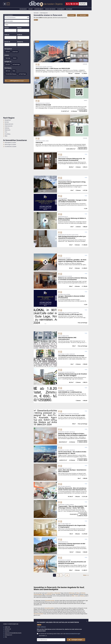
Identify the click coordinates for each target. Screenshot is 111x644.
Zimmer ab (7, 41)
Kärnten (7, 122)
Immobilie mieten (49, 608)
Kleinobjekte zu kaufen (10, 142)
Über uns (7, 627)
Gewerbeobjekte (38, 9)
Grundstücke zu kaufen (10, 146)
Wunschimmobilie (38, 613)
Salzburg (7, 128)
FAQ (6, 637)
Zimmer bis (20, 41)
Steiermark (7, 130)
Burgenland (8, 120)
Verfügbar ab (7, 61)
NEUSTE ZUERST (83, 15)
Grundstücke (48, 594)
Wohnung (71, 593)
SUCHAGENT (72, 15)
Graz (76, 596)
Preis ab (6, 27)
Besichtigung (7, 68)
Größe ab (6, 34)
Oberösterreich (8, 126)
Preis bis (19, 27)
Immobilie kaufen (49, 600)
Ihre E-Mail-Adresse (40, 637)
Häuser (31, 9)
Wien (6, 136)
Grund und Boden (50, 9)
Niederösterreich (9, 124)
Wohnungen (23, 9)
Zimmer (83, 593)
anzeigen (17, 80)
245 (67, 575)
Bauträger (69, 9)
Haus (77, 593)
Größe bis (19, 34)
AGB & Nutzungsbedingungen (13, 633)
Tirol (6, 132)
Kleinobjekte (60, 9)
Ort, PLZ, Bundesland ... (8, 15)
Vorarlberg (7, 134)
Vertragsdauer (8, 48)
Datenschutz (8, 635)
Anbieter (6, 55)
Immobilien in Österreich (53, 593)
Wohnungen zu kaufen (10, 144)
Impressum (8, 629)
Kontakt (7, 631)
